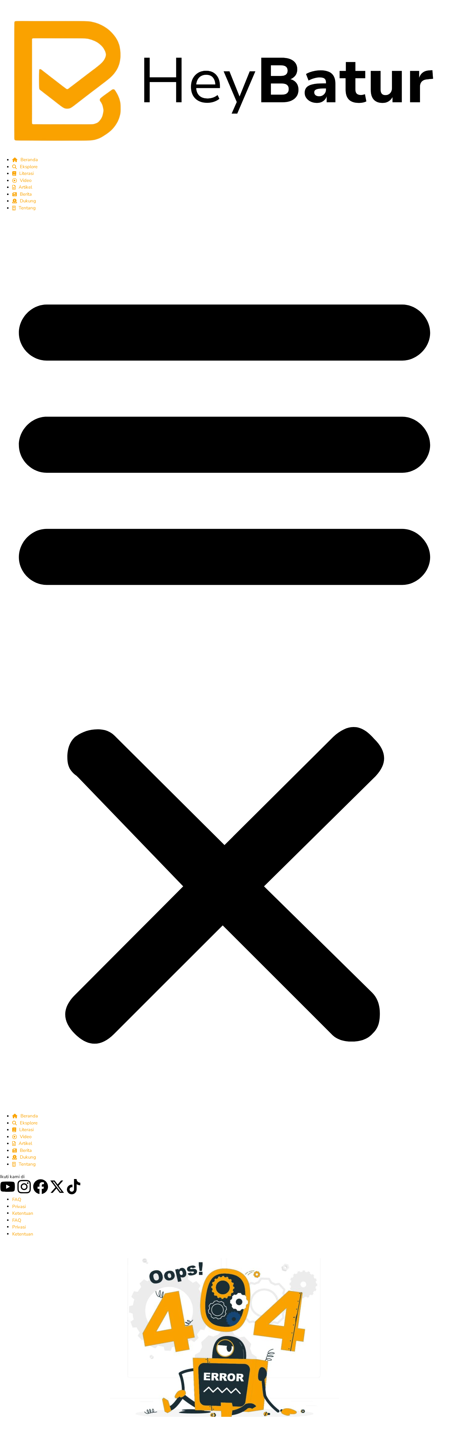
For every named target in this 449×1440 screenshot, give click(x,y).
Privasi (19, 1206)
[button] (224, 662)
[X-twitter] (57, 1186)
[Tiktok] (73, 1186)
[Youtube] (7, 1186)
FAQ (16, 1199)
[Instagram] (24, 1186)
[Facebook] (40, 1186)
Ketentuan (22, 1213)
